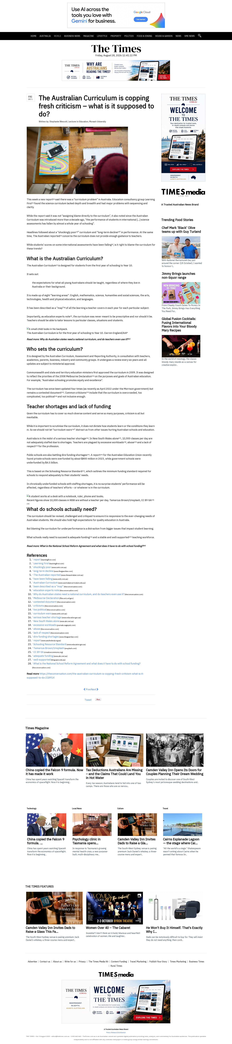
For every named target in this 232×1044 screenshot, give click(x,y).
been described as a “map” (49, 307)
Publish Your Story (158, 961)
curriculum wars (63, 429)
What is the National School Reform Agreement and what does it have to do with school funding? (91, 546)
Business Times (196, 961)
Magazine (88, 36)
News (178, 36)
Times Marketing (178, 961)
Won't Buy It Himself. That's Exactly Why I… (174, 930)
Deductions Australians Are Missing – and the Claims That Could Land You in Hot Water (114, 774)
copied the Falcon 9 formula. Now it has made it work (54, 772)
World (57, 36)
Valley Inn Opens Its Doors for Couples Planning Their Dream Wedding (174, 772)
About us (57, 961)
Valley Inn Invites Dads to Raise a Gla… (136, 841)
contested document (49, 392)
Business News (72, 36)
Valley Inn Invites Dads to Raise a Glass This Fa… (50, 930)
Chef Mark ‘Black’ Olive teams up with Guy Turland (181, 229)
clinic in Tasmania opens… (87, 841)
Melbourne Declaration (79, 376)
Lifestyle (102, 36)
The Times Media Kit (98, 961)
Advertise (32, 961)
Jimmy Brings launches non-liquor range (178, 275)
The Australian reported (46, 236)
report (49, 199)
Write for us (70, 961)
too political (48, 396)
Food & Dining (144, 36)
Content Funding (119, 961)
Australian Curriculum (44, 265)
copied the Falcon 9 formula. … (45, 841)
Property (115, 36)
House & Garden (163, 36)
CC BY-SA (146, 500)
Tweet (88, 699)
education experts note (57, 316)
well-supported (120, 537)
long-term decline (108, 232)
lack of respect (41, 632)
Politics (129, 36)
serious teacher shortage (72, 438)
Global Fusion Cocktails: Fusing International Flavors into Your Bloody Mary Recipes (179, 324)
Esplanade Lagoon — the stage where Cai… (181, 841)
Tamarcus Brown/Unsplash (124, 500)
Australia (45, 36)
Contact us (45, 961)
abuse (130, 442)
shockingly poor (67, 232)
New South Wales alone (106, 438)
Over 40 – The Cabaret (108, 928)
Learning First (41, 563)
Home (33, 36)
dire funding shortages (74, 454)
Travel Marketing (138, 961)
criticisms (81, 392)
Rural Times (116, 965)
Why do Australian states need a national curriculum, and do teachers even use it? (84, 339)
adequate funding (80, 537)
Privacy (82, 961)
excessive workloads (112, 442)
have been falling (102, 244)
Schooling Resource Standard (65, 471)
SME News (189, 36)
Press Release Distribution (116, 1032)
